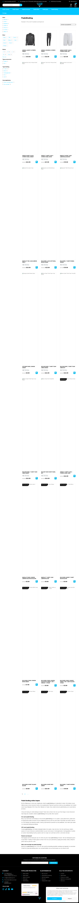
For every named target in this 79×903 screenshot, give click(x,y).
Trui (4, 74)
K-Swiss (5, 29)
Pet (4, 63)
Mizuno (5, 27)
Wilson (5, 31)
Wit (9, 37)
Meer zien (4, 56)
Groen (4, 42)
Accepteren (54, 898)
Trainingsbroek (7, 72)
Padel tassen (16, 9)
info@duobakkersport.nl (9, 877)
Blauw (9, 40)
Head (5, 21)
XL (3, 54)
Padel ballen (36, 9)
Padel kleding (54, 9)
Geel (4, 40)
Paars (4, 37)
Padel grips (45, 9)
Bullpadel (6, 23)
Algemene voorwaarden (66, 879)
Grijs (15, 40)
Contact (62, 873)
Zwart (14, 37)
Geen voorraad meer (8, 82)
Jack (5, 76)
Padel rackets (26, 873)
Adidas (5, 25)
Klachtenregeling (45, 877)
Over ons (63, 880)
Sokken (5, 61)
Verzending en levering (47, 875)
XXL (9, 54)
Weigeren (70, 898)
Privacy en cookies (65, 877)
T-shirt (5, 68)
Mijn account (44, 873)
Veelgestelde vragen (46, 880)
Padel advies (63, 875)
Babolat (5, 19)
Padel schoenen (26, 9)
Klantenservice (73, 1)
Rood (10, 42)
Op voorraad (6, 84)
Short (5, 70)
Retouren (44, 879)
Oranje (4, 45)
